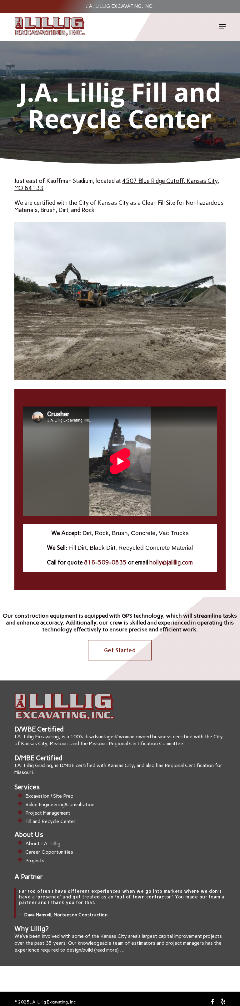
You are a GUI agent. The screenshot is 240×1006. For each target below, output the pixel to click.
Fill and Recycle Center (50, 821)
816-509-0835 (105, 562)
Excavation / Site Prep (49, 796)
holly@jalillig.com (171, 562)
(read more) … (109, 950)
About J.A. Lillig (42, 844)
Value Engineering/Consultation (59, 804)
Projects (34, 860)
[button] (222, 26)
